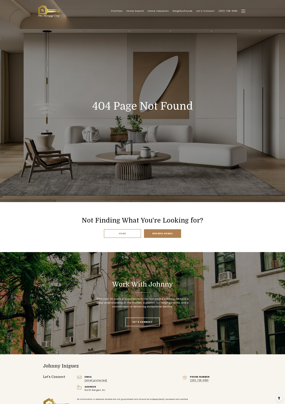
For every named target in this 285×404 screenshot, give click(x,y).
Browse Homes (162, 233)
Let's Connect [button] (143, 321)
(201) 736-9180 (199, 380)
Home (122, 233)
